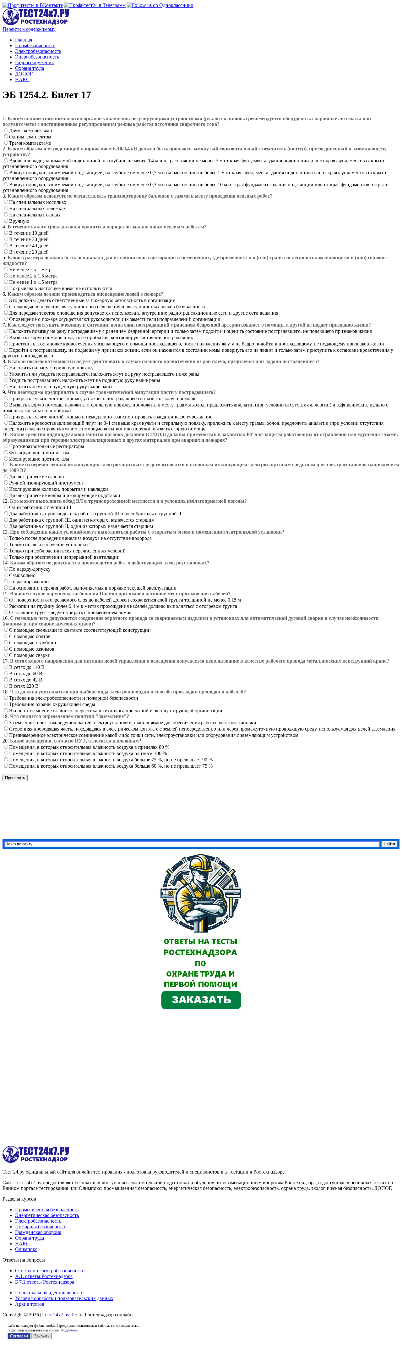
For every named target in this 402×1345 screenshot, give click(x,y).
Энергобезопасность (37, 56)
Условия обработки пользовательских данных (64, 1298)
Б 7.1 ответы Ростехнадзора (44, 1282)
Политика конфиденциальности (49, 1292)
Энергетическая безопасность (47, 1215)
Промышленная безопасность (47, 1209)
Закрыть (42, 1336)
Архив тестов (29, 1304)
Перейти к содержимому (29, 29)
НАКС (22, 79)
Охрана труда (29, 68)
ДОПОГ (24, 73)
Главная (23, 39)
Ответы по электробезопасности (50, 1270)
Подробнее (69, 1330)
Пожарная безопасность (40, 1226)
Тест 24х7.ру (55, 1314)
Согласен (19, 1336)
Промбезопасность (35, 45)
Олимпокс (26, 1249)
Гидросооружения (34, 62)
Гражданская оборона (38, 1232)
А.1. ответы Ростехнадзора (44, 1276)
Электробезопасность (38, 51)
